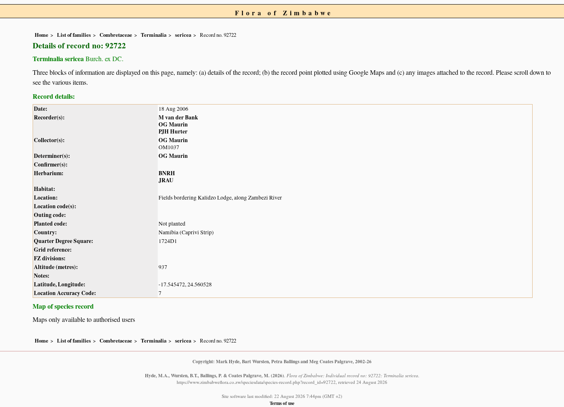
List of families (74, 34)
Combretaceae (116, 34)
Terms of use (282, 403)
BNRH (167, 173)
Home (41, 34)
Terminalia (153, 34)
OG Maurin (173, 124)
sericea (183, 34)
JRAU (166, 180)
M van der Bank (178, 117)
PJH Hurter (173, 131)
